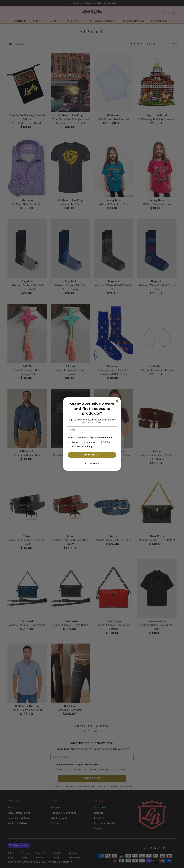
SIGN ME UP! (92, 454)
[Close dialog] (117, 401)
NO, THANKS (92, 463)
